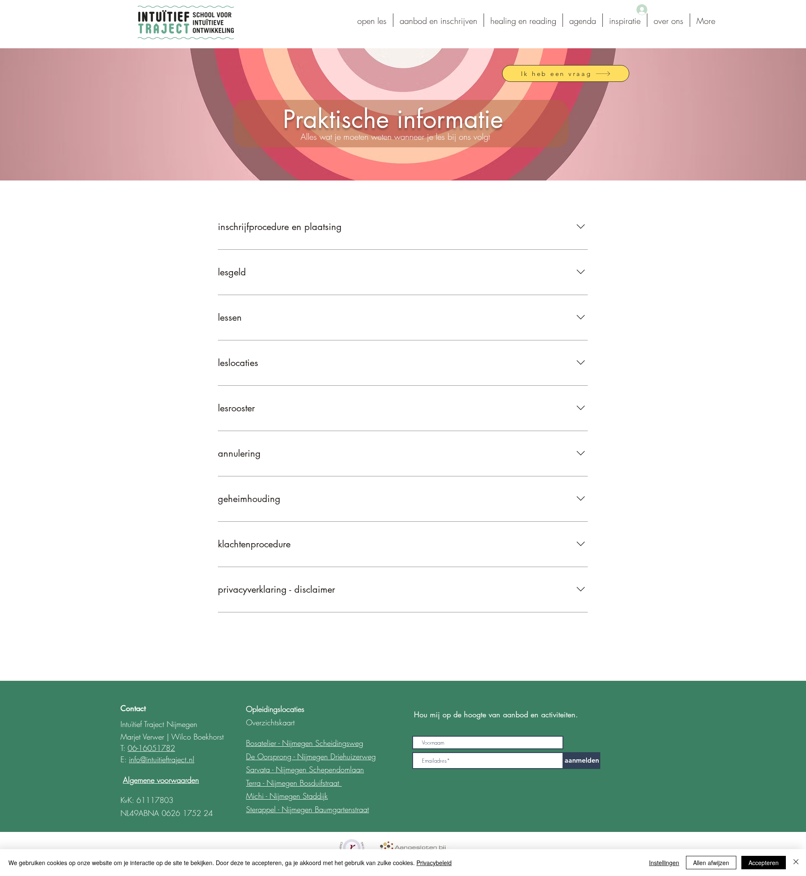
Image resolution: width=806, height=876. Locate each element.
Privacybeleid (434, 862)
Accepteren (763, 862)
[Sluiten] (796, 862)
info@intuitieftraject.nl (161, 759)
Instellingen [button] (664, 862)
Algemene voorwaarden (161, 780)
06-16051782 (151, 748)
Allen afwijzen (711, 862)
